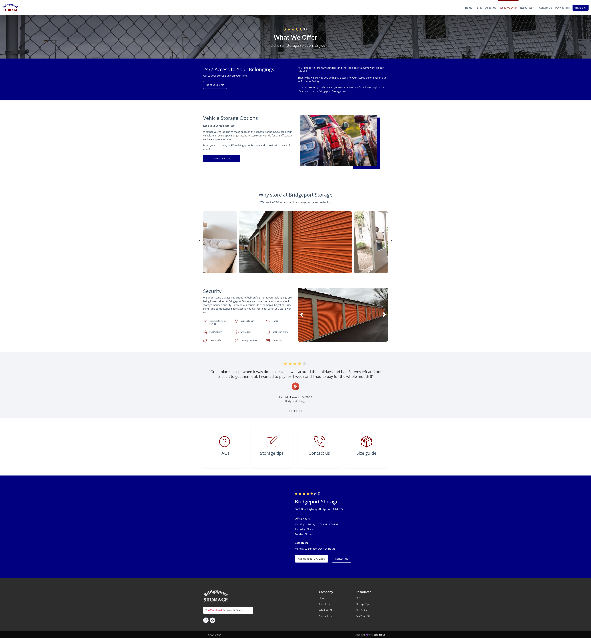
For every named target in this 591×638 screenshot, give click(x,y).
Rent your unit (215, 85)
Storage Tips (363, 604)
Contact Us (325, 616)
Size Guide (362, 610)
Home (322, 598)
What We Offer (327, 610)
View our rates (221, 158)
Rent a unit (581, 7)
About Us (324, 604)
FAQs (359, 598)
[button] (339, 338)
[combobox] (228, 610)
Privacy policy (214, 634)
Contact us (341, 558)
